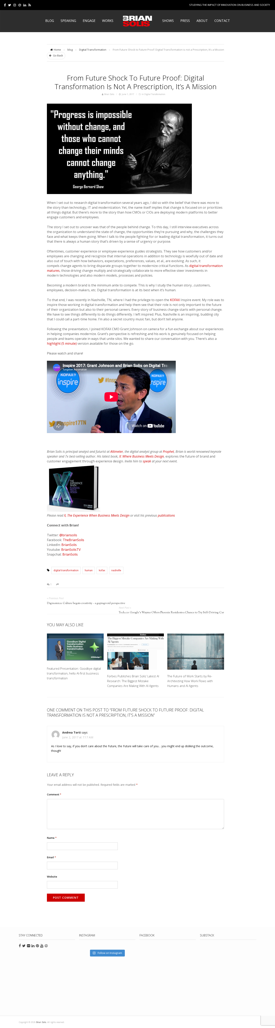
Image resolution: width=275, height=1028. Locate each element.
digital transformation (66, 570)
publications (166, 515)
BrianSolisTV (71, 549)
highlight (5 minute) (62, 343)
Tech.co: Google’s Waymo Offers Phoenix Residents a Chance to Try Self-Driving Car (171, 613)
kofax (102, 570)
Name (52, 838)
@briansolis (68, 535)
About (202, 20)
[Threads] (19, 5)
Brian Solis (137, 21)
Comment (54, 794)
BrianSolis (69, 545)
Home (57, 49)
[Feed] (29, 5)
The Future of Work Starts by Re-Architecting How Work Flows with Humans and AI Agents (190, 681)
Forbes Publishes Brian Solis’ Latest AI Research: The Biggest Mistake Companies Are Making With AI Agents (133, 681)
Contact (222, 20)
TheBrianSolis (73, 540)
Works (107, 20)
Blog (49, 20)
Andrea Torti (71, 732)
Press (185, 20)
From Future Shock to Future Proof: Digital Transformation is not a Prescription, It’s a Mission (136, 82)
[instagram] (14, 5)
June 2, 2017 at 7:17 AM (77, 737)
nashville (116, 570)
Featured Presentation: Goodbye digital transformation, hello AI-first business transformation (74, 673)
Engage (89, 20)
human (89, 570)
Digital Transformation (92, 49)
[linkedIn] (24, 5)
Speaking (68, 20)
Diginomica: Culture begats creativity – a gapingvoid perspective (86, 603)
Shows (168, 20)
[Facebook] (5, 5)
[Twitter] (9, 5)
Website (52, 876)
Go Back (57, 55)
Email (51, 857)
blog (70, 49)
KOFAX (175, 300)
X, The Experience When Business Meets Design (96, 515)
